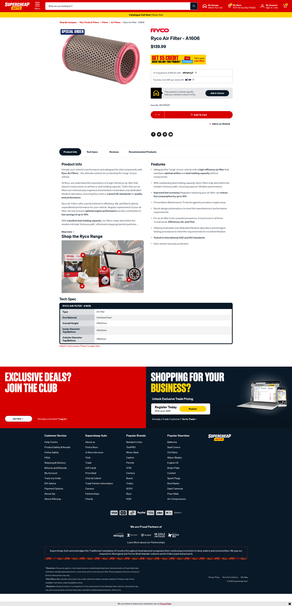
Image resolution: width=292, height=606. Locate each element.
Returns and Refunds (55, 467)
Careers (89, 488)
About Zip (49, 493)
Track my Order (52, 478)
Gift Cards (90, 467)
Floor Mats (173, 493)
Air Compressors (176, 498)
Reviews (114, 151)
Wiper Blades (174, 457)
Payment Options (53, 488)
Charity (89, 498)
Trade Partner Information (99, 483)
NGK (128, 498)
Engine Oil (172, 462)
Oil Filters (172, 452)
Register (193, 408)
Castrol (130, 457)
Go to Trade (188, 419)
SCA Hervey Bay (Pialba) (244, 7)
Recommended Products (142, 151)
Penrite (130, 462)
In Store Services (94, 452)
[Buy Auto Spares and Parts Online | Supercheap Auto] (17, 5)
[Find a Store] (229, 6)
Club (87, 457)
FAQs (47, 457)
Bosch (129, 478)
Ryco (129, 493)
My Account (50, 473)
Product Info (70, 151)
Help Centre (51, 442)
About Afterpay (52, 498)
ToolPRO (131, 447)
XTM (128, 467)
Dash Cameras (175, 488)
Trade (88, 462)
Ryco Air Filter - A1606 (133, 22)
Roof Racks (173, 483)
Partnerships (92, 493)
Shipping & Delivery (55, 462)
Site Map (244, 577)
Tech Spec (92, 151)
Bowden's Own (134, 442)
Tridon (129, 483)
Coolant (171, 473)
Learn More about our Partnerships (146, 542)
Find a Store (91, 447)
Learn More (199, 60)
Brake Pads (173, 467)
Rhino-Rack (132, 452)
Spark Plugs (173, 478)
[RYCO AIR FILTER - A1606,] (101, 59)
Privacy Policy (165, 603)
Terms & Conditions (230, 577)
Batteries (172, 442)
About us (90, 442)
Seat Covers (173, 447)
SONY (129, 488)
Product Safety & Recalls (57, 447)
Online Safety (51, 452)
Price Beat (90, 473)
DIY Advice (50, 483)
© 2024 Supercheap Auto (237, 581)
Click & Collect (93, 478)
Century (130, 473)
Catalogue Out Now (146, 14)
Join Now (17, 418)
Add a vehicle (217, 93)
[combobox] (157, 114)
